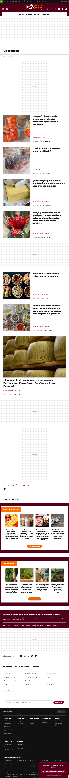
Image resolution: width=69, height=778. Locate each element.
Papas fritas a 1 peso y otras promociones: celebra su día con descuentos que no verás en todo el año (11, 534)
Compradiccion (8, 749)
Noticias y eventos (38, 137)
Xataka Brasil (7, 763)
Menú (3, 9)
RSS (20, 485)
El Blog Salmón (21, 744)
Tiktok (66, 9)
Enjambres (48, 625)
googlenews (62, 9)
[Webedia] (8, 711)
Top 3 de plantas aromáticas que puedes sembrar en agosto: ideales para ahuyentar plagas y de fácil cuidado (11, 588)
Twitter (4, 485)
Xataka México (8, 760)
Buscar (10, 9)
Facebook (51, 9)
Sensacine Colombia (33, 765)
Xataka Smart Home (8, 729)
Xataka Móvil (7, 723)
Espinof (32, 723)
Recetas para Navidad (37, 625)
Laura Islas (36, 298)
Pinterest (47, 9)
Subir (60, 712)
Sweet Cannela (8, 394)
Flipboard (28, 485)
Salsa (27, 684)
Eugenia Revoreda (38, 330)
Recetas (37, 14)
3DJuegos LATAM (21, 760)
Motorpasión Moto (58, 724)
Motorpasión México (58, 761)
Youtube (58, 9)
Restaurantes (11, 509)
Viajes (21, 14)
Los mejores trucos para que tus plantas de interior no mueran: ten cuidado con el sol (42, 587)
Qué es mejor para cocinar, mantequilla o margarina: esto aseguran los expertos (48, 183)
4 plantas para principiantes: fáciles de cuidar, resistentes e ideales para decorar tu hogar (26, 588)
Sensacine (33, 721)
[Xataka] (1, 1)
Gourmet (16, 625)
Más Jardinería (34, 599)
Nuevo (7, 9)
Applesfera (7, 726)
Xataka (6, 721)
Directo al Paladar (45, 721)
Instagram (55, 9)
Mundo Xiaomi (8, 733)
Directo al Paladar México (46, 761)
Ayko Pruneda (36, 173)
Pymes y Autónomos (20, 747)
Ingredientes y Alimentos (40, 201)
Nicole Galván (37, 141)
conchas (17, 57)
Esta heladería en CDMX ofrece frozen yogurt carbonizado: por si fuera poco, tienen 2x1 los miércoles (57, 534)
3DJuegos (19, 721)
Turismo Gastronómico (32, 677)
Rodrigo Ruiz (36, 237)
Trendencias (7, 744)
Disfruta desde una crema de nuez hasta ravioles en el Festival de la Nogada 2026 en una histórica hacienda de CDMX (42, 535)
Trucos (29, 14)
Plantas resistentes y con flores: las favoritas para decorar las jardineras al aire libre (57, 588)
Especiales (36, 169)
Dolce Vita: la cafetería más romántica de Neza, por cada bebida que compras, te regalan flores (26, 534)
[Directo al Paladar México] (34, 7)
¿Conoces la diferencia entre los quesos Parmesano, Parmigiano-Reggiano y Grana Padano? (29, 382)
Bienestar (55, 625)
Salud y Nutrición (9, 677)
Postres (45, 14)
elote (32, 57)
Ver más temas (9, 691)
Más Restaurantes (34, 546)
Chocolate (50, 684)
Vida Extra (20, 723)
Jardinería (9, 564)
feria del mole (25, 57)
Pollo (5, 684)
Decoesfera (7, 746)
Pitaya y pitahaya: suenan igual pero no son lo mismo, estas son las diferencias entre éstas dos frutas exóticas (47, 218)
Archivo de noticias (12, 499)
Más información (22, 776)
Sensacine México (33, 761)
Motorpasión (58, 721)
